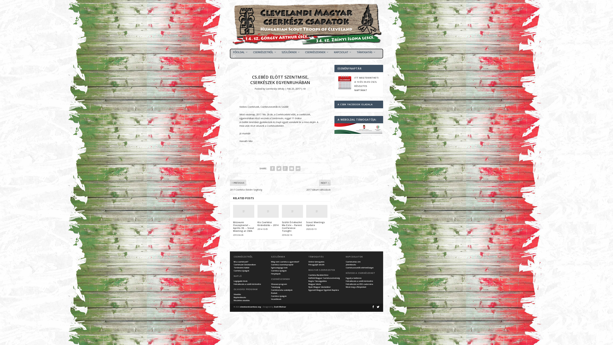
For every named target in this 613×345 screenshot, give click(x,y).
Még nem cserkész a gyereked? (285, 262)
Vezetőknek (276, 299)
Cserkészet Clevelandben (245, 264)
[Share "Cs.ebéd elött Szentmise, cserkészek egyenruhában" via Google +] (285, 168)
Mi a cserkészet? (241, 262)
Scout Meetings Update (315, 224)
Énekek (274, 293)
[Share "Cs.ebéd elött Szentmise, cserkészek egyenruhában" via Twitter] (279, 168)
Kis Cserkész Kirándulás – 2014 (268, 224)
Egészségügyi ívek (279, 267)
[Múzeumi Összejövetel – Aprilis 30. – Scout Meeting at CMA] (243, 211)
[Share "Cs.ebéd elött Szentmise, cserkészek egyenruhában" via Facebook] (272, 168)
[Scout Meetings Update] (316, 211)
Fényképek (275, 273)
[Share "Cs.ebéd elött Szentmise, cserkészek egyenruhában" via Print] (298, 168)
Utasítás (237, 294)
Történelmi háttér (242, 267)
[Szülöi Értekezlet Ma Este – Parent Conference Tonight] (292, 211)
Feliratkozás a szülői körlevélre (247, 284)
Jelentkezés (351, 264)
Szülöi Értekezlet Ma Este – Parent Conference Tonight (292, 227)
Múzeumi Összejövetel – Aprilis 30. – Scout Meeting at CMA (243, 227)
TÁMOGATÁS (364, 52)
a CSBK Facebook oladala (355, 104)
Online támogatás (316, 262)
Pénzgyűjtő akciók (316, 264)
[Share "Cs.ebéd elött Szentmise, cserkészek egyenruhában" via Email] (291, 168)
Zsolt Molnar (280, 307)
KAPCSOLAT (341, 52)
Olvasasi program (279, 284)
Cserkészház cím (353, 262)
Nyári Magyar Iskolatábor (319, 287)
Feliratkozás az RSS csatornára (359, 284)
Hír (304, 88)
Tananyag (275, 287)
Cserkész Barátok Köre (318, 275)
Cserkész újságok (241, 270)
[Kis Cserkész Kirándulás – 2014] (268, 211)
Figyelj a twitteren (354, 278)
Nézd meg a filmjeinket (356, 287)
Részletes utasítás (242, 300)
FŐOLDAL (239, 52)
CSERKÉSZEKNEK (315, 52)
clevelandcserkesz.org (250, 307)
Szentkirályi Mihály (275, 88)
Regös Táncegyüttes (317, 281)
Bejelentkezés (240, 297)
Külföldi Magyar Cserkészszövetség (324, 278)
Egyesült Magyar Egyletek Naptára (323, 290)
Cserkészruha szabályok (281, 290)
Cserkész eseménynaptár (282, 264)
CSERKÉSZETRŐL (263, 52)
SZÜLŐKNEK (289, 52)
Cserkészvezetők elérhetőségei (360, 267)
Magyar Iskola (314, 284)
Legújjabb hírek (240, 281)
